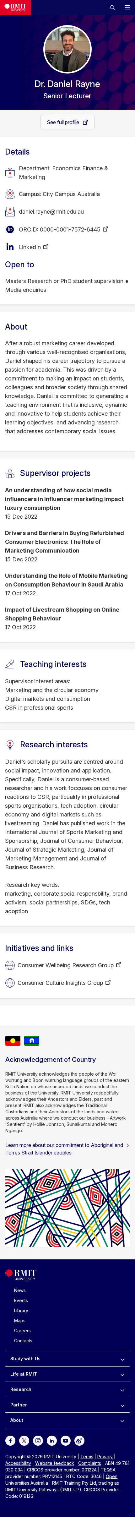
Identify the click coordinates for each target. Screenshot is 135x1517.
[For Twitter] (24, 1440)
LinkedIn (30, 247)
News (20, 1290)
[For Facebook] (10, 1440)
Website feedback (54, 1463)
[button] (112, 7)
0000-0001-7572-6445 (70, 229)
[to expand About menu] (122, 1420)
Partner (18, 1404)
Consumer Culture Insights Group (60, 983)
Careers (22, 1330)
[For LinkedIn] (52, 1440)
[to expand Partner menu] (122, 1405)
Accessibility (18, 1463)
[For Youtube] (66, 1440)
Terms (86, 1456)
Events (21, 1300)
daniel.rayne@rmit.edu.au (51, 211)
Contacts (23, 1340)
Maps (19, 1320)
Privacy (105, 1456)
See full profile (63, 122)
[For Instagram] (38, 1440)
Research (20, 1389)
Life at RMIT (23, 1374)
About (16, 1420)
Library (21, 1310)
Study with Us (25, 1358)
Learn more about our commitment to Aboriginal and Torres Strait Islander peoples (64, 1149)
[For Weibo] (79, 1440)
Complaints (89, 1463)
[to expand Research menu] (122, 1389)
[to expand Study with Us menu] (122, 1359)
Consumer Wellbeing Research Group (66, 965)
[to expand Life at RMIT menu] (122, 1374)
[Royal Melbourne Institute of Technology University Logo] (15, 7)
